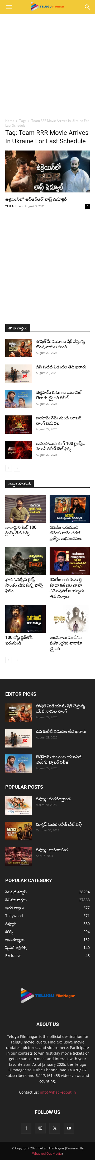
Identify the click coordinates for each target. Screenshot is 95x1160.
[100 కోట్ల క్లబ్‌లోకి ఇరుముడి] (25, 619)
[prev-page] (8, 468)
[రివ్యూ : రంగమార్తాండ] (18, 805)
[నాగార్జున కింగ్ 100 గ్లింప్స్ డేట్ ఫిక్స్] (25, 509)
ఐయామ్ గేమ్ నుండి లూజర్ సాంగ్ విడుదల (58, 420)
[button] (9, 7)
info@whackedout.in (58, 1092)
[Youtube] (69, 1128)
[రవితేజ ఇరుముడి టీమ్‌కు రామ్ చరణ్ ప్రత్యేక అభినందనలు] (70, 509)
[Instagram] (40, 1128)
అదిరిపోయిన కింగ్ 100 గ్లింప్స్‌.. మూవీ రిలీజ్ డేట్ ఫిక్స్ (60, 446)
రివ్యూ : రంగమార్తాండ (53, 798)
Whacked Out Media (47, 1153)
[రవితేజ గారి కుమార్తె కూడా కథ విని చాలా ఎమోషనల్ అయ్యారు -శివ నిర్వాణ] (70, 561)
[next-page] (17, 468)
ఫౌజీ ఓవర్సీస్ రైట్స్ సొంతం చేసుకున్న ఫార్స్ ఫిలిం (24, 585)
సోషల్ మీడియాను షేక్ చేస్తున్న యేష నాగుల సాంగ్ (60, 344)
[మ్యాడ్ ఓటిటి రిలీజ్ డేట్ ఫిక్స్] (18, 831)
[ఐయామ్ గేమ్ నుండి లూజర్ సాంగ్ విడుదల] (18, 424)
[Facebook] (26, 1128)
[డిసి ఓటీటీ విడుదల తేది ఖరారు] (18, 373)
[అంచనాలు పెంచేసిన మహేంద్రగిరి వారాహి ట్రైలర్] (70, 619)
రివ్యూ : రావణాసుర (52, 849)
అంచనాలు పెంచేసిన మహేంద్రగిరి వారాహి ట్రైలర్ (66, 643)
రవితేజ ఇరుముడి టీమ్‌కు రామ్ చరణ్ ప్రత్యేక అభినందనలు (66, 533)
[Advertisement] (47, 65)
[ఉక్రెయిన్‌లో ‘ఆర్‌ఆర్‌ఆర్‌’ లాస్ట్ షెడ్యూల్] (47, 171)
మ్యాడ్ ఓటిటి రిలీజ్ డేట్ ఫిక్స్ (59, 824)
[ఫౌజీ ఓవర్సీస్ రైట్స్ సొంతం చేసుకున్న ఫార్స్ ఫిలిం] (25, 561)
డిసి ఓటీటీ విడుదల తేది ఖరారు (61, 367)
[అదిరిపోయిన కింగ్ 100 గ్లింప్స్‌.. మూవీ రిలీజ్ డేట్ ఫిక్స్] (18, 450)
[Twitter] (54, 1128)
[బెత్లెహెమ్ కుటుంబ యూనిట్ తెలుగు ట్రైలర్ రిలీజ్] (18, 399)
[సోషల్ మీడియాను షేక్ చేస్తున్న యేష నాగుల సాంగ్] (18, 348)
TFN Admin (13, 206)
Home (9, 120)
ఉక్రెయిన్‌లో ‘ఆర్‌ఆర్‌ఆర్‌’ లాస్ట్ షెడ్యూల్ (36, 199)
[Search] (87, 7)
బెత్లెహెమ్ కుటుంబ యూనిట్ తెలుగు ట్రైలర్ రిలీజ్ (58, 395)
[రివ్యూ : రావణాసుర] (18, 856)
